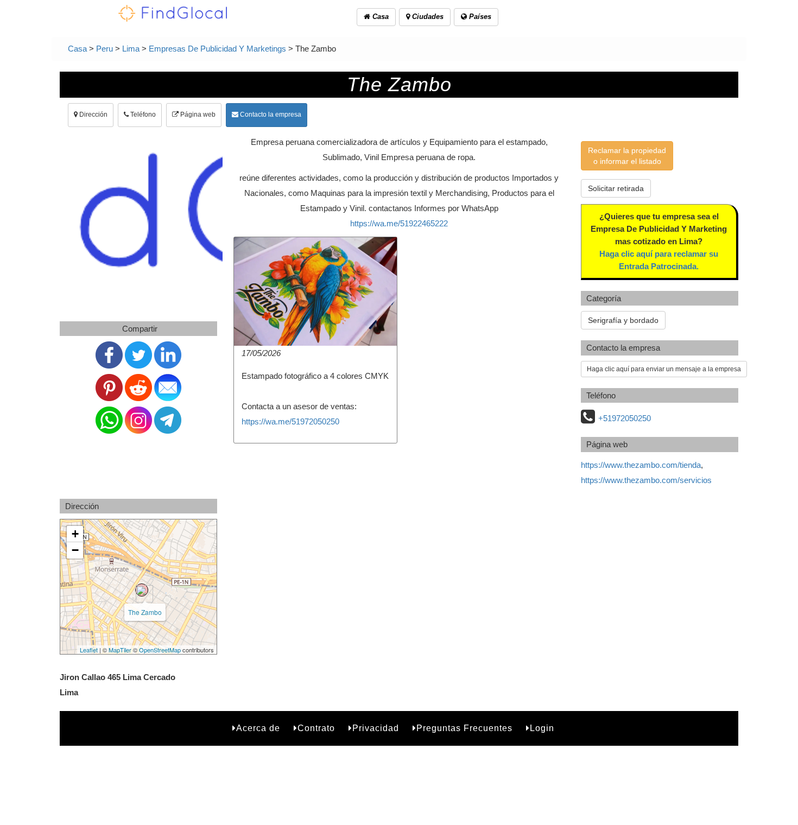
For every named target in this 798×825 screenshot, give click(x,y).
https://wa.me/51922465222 (399, 223)
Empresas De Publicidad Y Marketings (217, 48)
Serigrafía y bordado (623, 320)
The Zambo (145, 612)
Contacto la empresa (269, 114)
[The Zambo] (141, 589)
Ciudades (427, 16)
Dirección (92, 114)
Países (479, 16)
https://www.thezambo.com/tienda (641, 464)
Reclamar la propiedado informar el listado (627, 156)
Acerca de (258, 728)
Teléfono (142, 114)
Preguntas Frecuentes (464, 728)
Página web (197, 114)
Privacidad (375, 728)
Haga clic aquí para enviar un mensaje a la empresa (664, 369)
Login (542, 728)
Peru (104, 48)
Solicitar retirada (616, 188)
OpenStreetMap (160, 649)
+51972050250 (624, 418)
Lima (131, 48)
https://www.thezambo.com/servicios (646, 480)
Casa (379, 16)
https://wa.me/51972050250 (290, 421)
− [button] (75, 550)
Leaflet (89, 649)
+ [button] (75, 534)
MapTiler (120, 649)
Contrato (316, 728)
